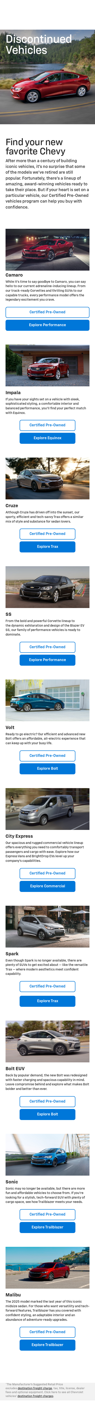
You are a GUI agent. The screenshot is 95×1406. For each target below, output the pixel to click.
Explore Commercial (47, 886)
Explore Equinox (47, 438)
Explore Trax (47, 547)
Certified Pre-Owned (47, 312)
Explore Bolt (47, 769)
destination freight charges (35, 1396)
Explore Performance (47, 325)
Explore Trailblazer (47, 1227)
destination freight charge (35, 1388)
